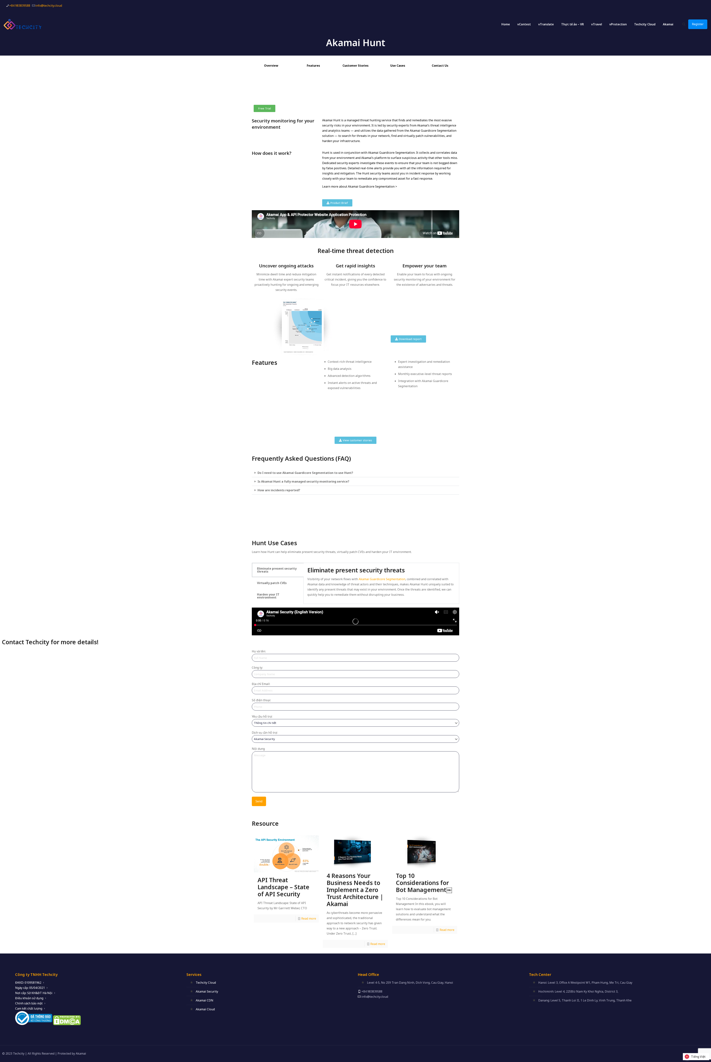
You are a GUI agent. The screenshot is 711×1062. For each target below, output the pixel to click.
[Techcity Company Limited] (26, 24)
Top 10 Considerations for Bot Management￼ (424, 883)
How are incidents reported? (279, 490)
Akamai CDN (204, 1000)
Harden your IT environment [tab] (268, 595)
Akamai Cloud (205, 1009)
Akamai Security (207, 991)
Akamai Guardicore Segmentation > (372, 186)
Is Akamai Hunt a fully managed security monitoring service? (303, 481)
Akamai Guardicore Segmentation (382, 579)
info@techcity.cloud (48, 6)
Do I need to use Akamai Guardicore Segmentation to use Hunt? (305, 473)
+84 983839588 (19, 6)
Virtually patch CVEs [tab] (272, 583)
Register (698, 24)
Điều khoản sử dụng (29, 998)
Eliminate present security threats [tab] (277, 569)
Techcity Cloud (206, 983)
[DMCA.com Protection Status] (67, 1024)
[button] (355, 473)
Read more (308, 918)
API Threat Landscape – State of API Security (283, 887)
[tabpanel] (381, 583)
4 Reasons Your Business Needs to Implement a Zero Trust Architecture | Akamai (355, 890)
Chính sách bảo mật (29, 1003)
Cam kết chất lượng (28, 1008)
